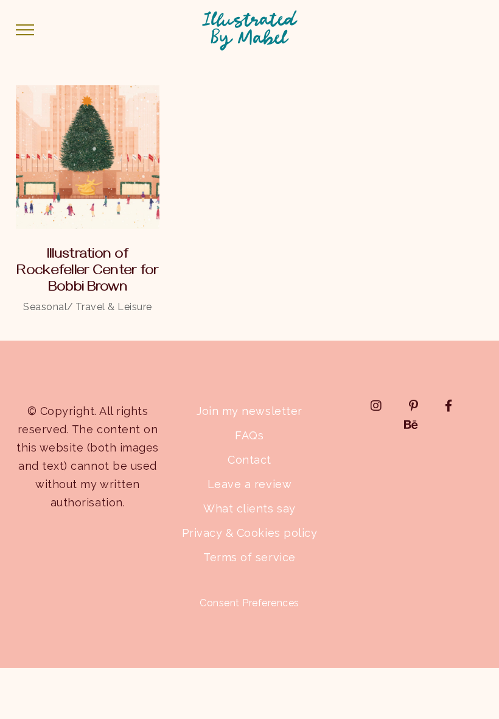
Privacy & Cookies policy (249, 532)
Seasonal (45, 307)
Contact (249, 459)
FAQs (249, 435)
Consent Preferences (249, 603)
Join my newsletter (249, 411)
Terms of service (249, 557)
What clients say (249, 508)
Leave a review (249, 484)
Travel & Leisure (113, 307)
